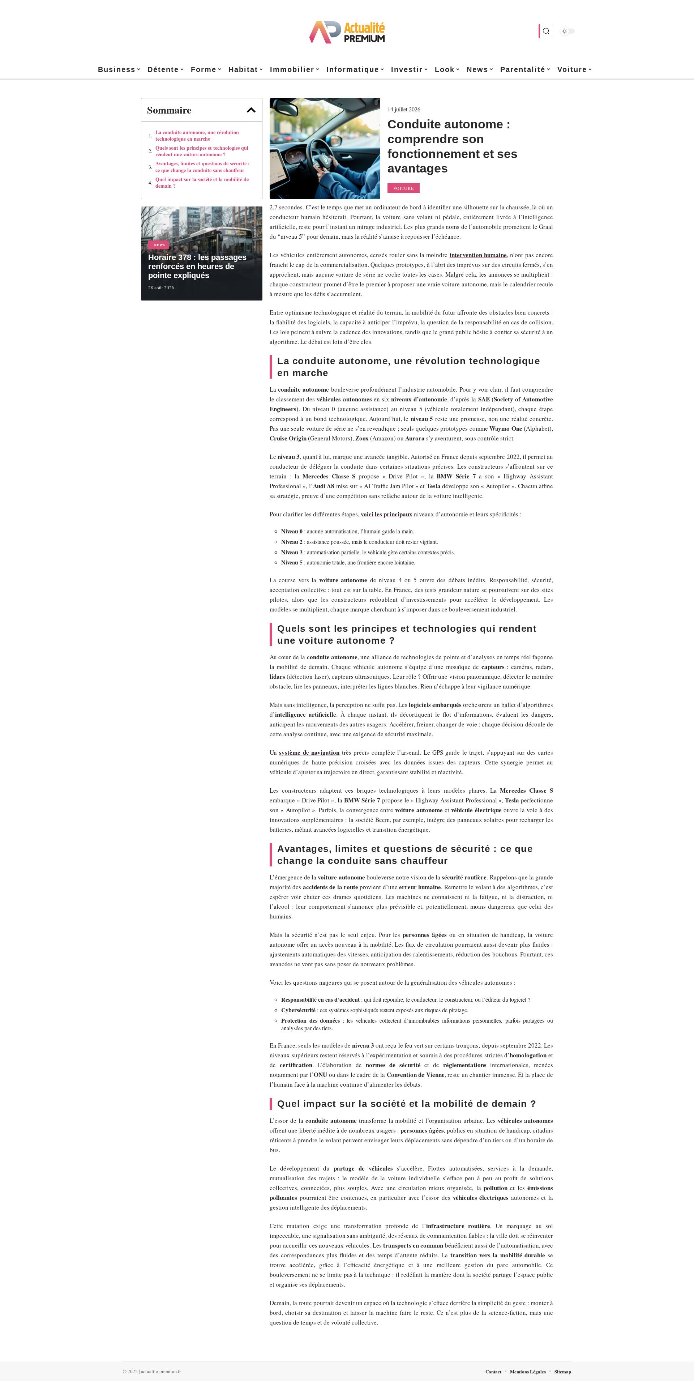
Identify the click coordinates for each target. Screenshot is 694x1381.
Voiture (403, 188)
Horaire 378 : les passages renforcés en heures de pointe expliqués (197, 266)
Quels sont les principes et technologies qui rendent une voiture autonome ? (201, 151)
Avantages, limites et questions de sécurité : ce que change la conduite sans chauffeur (202, 166)
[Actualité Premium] (347, 31)
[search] (546, 31)
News (160, 244)
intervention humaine (478, 254)
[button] (251, 110)
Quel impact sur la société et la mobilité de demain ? (202, 182)
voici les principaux (386, 514)
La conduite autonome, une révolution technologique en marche (197, 135)
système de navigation (309, 752)
